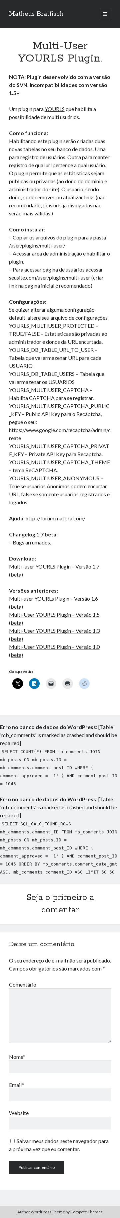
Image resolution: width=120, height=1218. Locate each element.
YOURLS (55, 109)
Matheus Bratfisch (36, 14)
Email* (16, 1085)
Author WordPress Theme (41, 1211)
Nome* (17, 1056)
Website (19, 1113)
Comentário (22, 984)
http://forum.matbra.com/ (55, 518)
